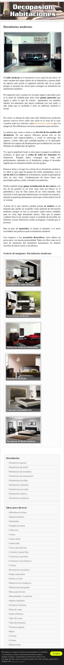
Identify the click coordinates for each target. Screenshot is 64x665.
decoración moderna (44, 123)
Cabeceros (13, 530)
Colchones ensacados (18, 556)
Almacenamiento (16, 517)
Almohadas (14, 521)
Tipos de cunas (15, 618)
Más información (18, 662)
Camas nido (14, 543)
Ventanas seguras (16, 627)
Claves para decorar (18, 547)
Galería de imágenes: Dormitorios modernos (27, 253)
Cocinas (12, 636)
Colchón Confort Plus (19, 552)
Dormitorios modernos (19, 498)
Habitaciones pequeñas (19, 587)
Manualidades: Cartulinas (20, 596)
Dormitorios (13, 458)
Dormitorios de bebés (18, 467)
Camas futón (14, 539)
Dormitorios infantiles (19, 485)
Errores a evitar (15, 578)
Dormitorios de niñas (18, 480)
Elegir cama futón (17, 574)
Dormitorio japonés (17, 463)
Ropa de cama (15, 609)
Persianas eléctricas (17, 605)
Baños (12, 631)
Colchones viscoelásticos (20, 561)
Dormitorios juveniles (19, 489)
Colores (12, 565)
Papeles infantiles (17, 600)
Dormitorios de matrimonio (21, 476)
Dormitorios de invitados (20, 471)
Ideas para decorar (16, 507)
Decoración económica (19, 570)
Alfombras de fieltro (18, 512)
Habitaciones (15, 644)
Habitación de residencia (20, 583)
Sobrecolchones (16, 614)
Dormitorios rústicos (18, 493)
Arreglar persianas (17, 525)
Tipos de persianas (17, 622)
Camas (12, 534)
